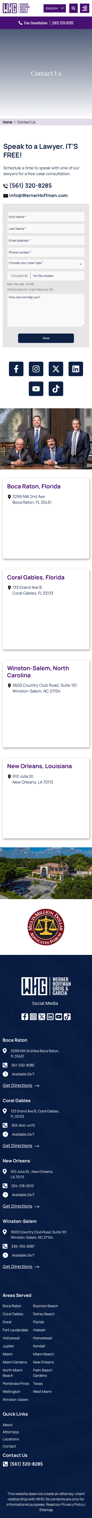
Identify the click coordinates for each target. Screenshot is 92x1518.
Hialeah (39, 1329)
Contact (9, 1446)
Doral (7, 1321)
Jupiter (8, 1346)
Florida (38, 1321)
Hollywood (11, 1338)
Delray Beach (44, 1313)
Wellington (11, 1391)
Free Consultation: (36, 22)
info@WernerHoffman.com (38, 195)
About (8, 1424)
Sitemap (46, 1509)
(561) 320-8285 (62, 22)
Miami (8, 1354)
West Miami (42, 1391)
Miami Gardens (15, 1362)
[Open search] (73, 8)
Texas (38, 1383)
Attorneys (11, 1431)
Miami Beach (43, 1354)
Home (7, 122)
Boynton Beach (45, 1305)
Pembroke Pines (16, 1383)
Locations (11, 1439)
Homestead (42, 1338)
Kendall (39, 1346)
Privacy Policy (72, 1504)
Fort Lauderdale (15, 1329)
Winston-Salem (15, 1399)
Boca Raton (12, 1305)
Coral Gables (13, 1313)
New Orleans (43, 1362)
